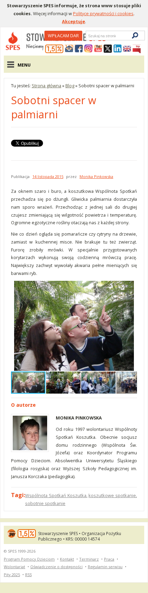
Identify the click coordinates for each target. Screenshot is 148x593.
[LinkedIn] (117, 49)
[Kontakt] (69, 49)
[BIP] (136, 49)
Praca (109, 559)
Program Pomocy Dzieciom (29, 559)
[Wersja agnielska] (127, 49)
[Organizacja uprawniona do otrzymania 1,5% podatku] (54, 49)
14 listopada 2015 (47, 176)
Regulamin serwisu (105, 566)
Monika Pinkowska (96, 176)
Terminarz (89, 559)
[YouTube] (98, 49)
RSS (28, 574)
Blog (69, 85)
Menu (24, 65)
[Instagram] (88, 49)
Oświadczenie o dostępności (56, 566)
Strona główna (46, 85)
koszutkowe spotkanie (112, 495)
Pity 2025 (12, 574)
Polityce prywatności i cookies (103, 13)
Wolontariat (14, 566)
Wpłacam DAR (63, 35)
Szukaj (87, 35)
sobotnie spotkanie (45, 503)
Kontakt (67, 559)
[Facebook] (79, 49)
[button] (130, 287)
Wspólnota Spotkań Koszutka (55, 495)
